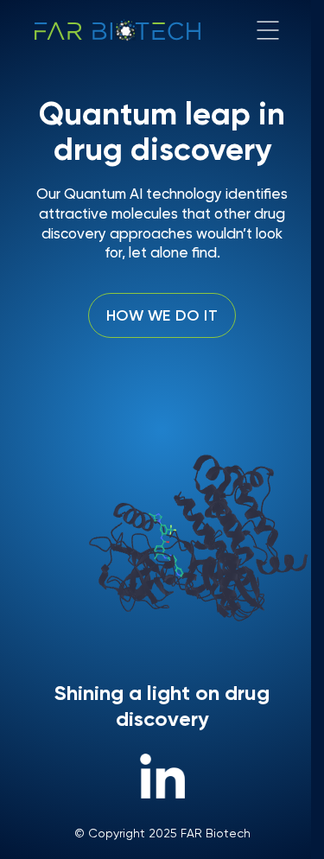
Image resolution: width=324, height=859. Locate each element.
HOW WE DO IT (162, 315)
